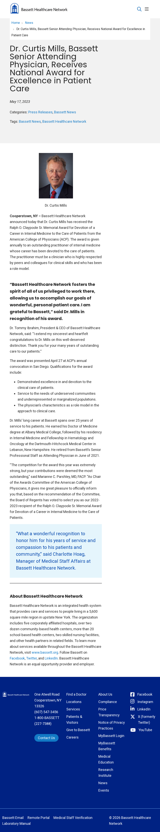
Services (73, 709)
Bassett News (65, 112)
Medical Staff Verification (72, 818)
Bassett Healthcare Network (64, 121)
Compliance (107, 702)
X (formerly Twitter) (146, 719)
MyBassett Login (111, 736)
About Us (105, 694)
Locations (74, 702)
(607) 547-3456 (46, 712)
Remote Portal (39, 818)
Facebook (17, 658)
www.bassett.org (45, 652)
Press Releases (40, 112)
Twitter (31, 658)
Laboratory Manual (16, 823)
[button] (147, 9)
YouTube (145, 730)
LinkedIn (51, 658)
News (103, 783)
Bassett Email (13, 818)
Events (103, 790)
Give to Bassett (78, 730)
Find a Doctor (76, 694)
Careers (72, 737)
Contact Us (46, 738)
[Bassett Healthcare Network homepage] (39, 9)
